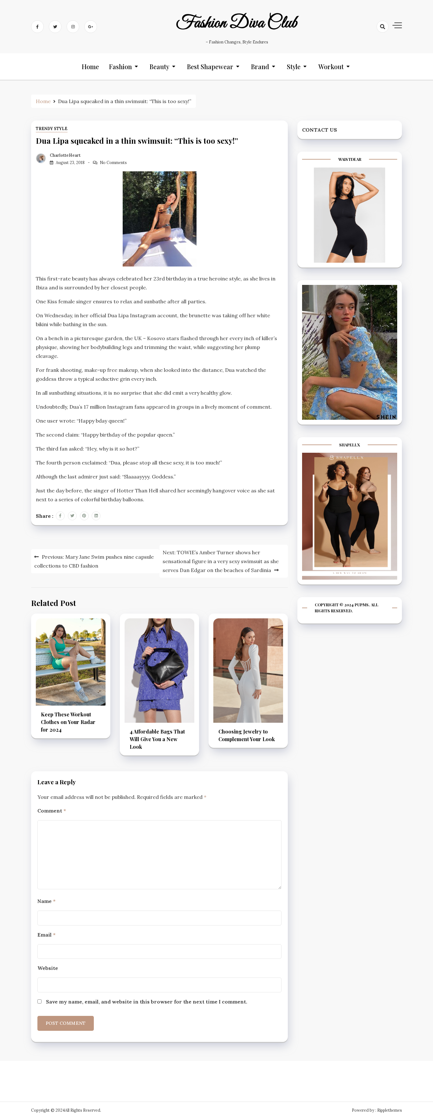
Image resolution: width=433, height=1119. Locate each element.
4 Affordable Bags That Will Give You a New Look (157, 739)
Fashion (120, 66)
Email (46, 934)
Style (294, 66)
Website (47, 968)
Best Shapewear (210, 66)
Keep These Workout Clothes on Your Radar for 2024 (68, 722)
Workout (331, 66)
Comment (51, 810)
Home (90, 66)
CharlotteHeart (65, 155)
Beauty (159, 66)
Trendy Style (52, 128)
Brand (260, 66)
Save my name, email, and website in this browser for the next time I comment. (146, 1001)
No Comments (113, 162)
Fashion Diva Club (236, 23)
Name (46, 901)
